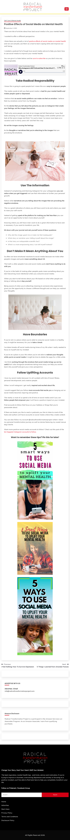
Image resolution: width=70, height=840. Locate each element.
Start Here (5, 809)
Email (15, 689)
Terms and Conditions (9, 817)
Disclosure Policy (7, 820)
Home (3, 802)
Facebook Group (23, 788)
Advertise (5, 805)
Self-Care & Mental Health (12, 20)
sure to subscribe (39, 58)
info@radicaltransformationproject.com (20, 691)
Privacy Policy (6, 813)
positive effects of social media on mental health (47, 41)
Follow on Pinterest (8, 788)
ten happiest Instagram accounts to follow (20, 432)
